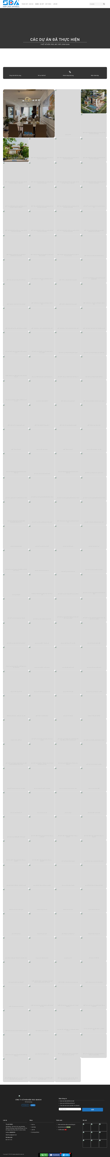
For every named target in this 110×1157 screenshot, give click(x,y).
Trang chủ (25, 4)
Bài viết (42, 4)
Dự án (37, 4)
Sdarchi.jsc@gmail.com (11, 1134)
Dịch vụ (31, 4)
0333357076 (12, 1132)
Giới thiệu (48, 4)
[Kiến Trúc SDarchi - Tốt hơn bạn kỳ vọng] (11, 4)
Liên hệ (55, 4)
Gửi (92, 1110)
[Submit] (104, 4)
